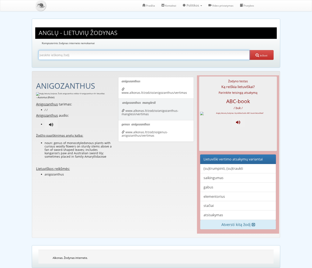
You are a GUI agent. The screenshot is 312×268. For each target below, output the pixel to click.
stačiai (209, 205)
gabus (208, 187)
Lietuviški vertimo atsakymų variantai (233, 159)
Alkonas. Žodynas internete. (70, 258)
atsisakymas (213, 215)
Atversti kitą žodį (236, 224)
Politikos (193, 5)
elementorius (214, 196)
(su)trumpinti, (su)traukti (223, 168)
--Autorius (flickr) (45, 97)
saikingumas (213, 177)
